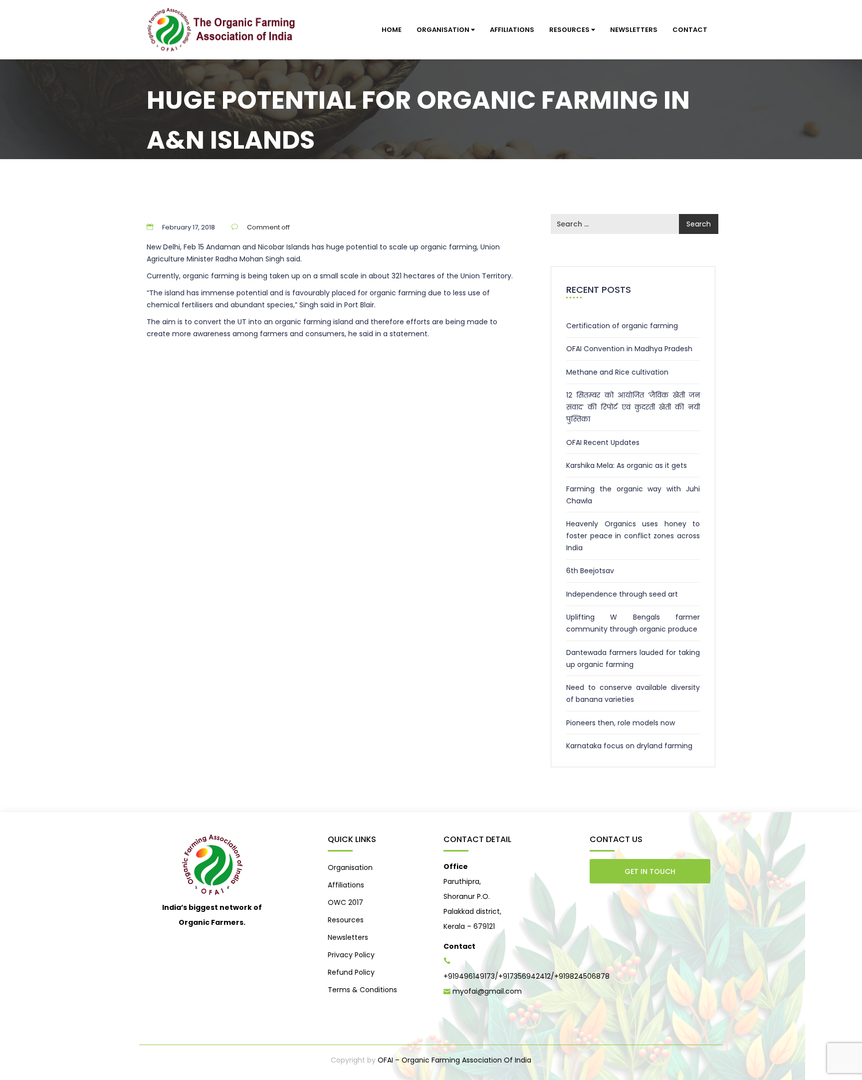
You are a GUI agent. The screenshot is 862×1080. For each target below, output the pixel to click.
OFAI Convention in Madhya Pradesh (629, 349)
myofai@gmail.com (487, 991)
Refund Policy (351, 972)
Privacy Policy (351, 955)
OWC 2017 (345, 902)
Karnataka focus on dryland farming (629, 746)
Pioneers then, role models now (620, 723)
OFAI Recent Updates (603, 442)
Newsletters (633, 29)
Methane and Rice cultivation (617, 372)
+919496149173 (469, 976)
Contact (689, 29)
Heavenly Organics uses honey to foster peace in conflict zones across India (633, 536)
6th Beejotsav (590, 571)
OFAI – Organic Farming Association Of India (454, 1060)
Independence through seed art (622, 594)
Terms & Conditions (362, 990)
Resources (570, 29)
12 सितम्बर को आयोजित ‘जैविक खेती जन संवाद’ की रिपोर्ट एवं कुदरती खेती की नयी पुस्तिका (633, 407)
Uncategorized (205, 170)
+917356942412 (524, 976)
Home (392, 29)
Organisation (444, 29)
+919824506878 (582, 976)
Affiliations (512, 29)
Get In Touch (650, 871)
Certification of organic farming (622, 326)
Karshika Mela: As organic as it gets (626, 465)
